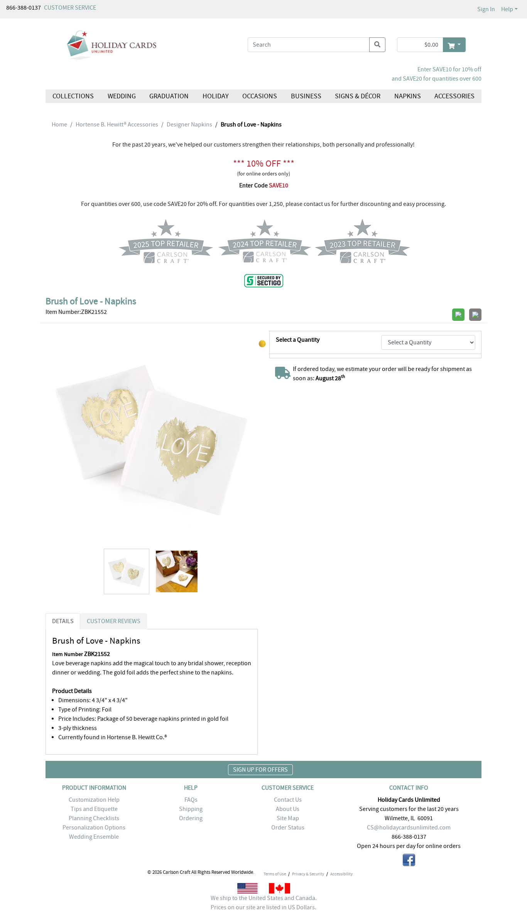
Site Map (288, 818)
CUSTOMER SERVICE (70, 8)
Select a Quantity (297, 340)
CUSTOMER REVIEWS (113, 621)
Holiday (215, 96)
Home (59, 124)
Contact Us (288, 800)
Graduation (169, 96)
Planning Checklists (94, 818)
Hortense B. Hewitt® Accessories (117, 124)
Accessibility (341, 874)
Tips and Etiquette (94, 809)
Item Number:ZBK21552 (76, 312)
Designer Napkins (189, 124)
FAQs (191, 800)
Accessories (454, 96)
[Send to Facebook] (409, 861)
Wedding (121, 96)
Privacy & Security (308, 874)
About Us (287, 809)
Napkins (407, 96)
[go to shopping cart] (454, 44)
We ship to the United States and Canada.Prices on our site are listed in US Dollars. (264, 902)
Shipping (191, 809)
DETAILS (63, 621)
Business (306, 96)
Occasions (259, 96)
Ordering (191, 818)
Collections (73, 96)
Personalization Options (93, 827)
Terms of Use (275, 874)
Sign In (486, 9)
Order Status (287, 827)
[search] (377, 44)
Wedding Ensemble (94, 837)
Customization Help (94, 800)
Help (507, 9)
